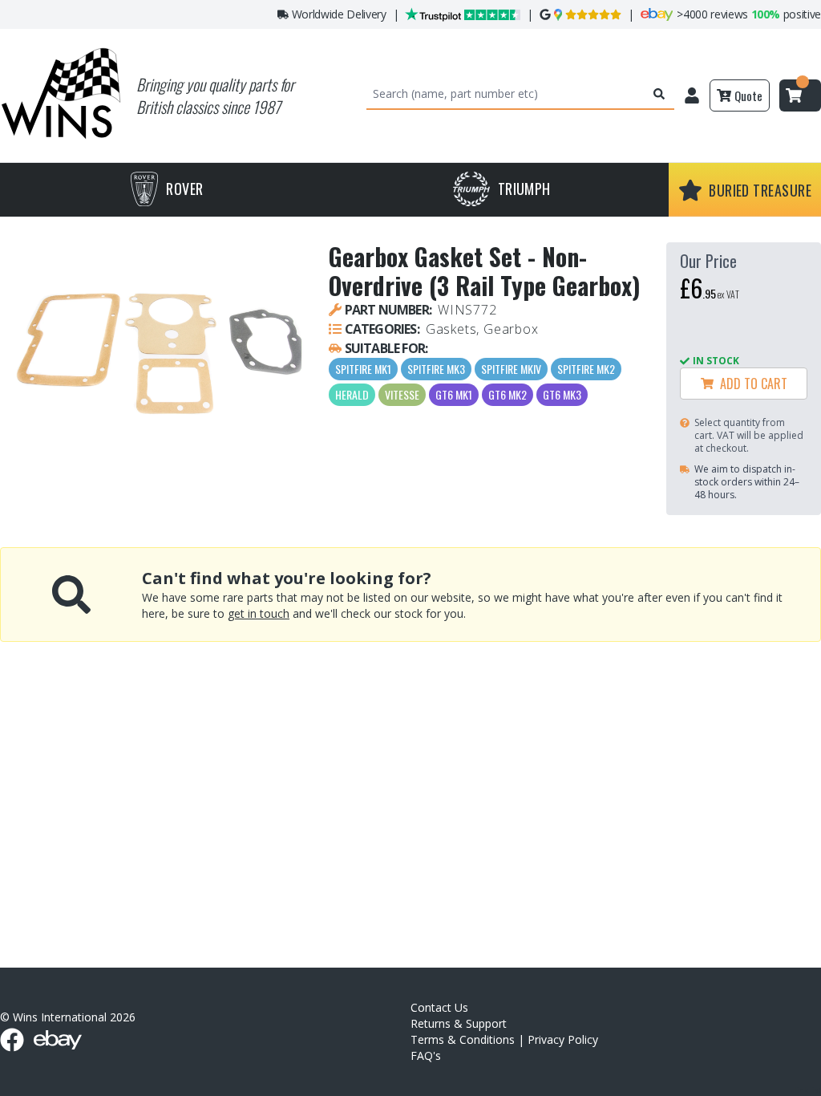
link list (808, 1090)
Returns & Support (458, 1023)
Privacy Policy (563, 1039)
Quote (748, 95)
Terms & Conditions (462, 1039)
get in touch (258, 613)
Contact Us (439, 1007)
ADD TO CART (750, 383)
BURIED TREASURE (760, 190)
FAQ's (425, 1055)
